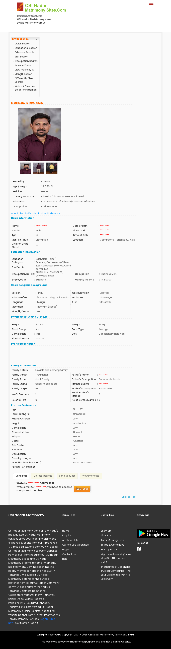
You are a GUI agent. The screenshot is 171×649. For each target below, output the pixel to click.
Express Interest (43, 475)
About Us (106, 535)
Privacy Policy (109, 549)
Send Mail (21, 475)
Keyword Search (24, 65)
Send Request (67, 475)
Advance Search (24, 52)
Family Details (28, 213)
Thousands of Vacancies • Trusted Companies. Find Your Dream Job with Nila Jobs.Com (116, 573)
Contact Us (69, 554)
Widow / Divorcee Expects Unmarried (26, 88)
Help (64, 558)
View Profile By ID (24, 69)
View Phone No (90, 475)
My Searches (20, 39)
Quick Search (22, 43)
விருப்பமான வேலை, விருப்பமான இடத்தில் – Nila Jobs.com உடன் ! (116, 558)
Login (65, 549)
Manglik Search (23, 74)
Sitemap (106, 530)
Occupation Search (26, 61)
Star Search (21, 56)
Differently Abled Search (24, 80)
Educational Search (26, 48)
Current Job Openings (75, 544)
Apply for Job (70, 540)
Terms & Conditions (112, 544)
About (14, 213)
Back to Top (129, 496)
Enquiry (66, 535)
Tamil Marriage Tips (112, 540)
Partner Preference (49, 213)
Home (65, 530)
